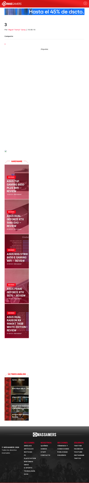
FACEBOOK (78, 449)
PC (25, 455)
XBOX (26, 465)
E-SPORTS (28, 468)
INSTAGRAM (79, 455)
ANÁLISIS (28, 446)
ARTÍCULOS (29, 449)
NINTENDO (28, 461)
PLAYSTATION (30, 458)
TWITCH (77, 458)
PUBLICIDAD (62, 452)
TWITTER (78, 446)
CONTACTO (45, 455)
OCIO (26, 474)
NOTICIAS (28, 452)
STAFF (43, 452)
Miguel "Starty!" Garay (17, 29)
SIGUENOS (61, 455)
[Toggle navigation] (85, 3)
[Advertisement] (44, 123)
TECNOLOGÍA (29, 471)
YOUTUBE (78, 452)
